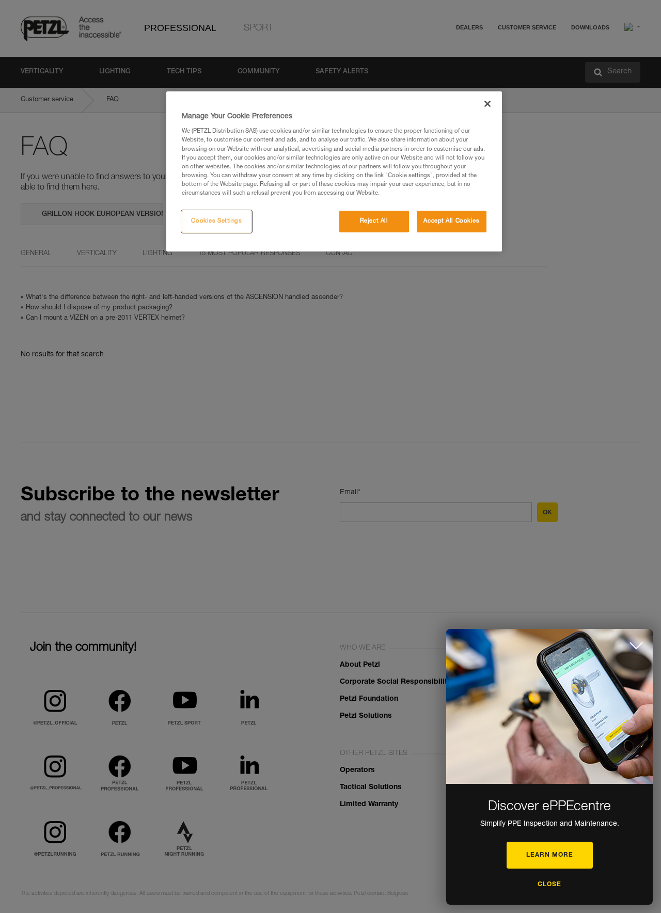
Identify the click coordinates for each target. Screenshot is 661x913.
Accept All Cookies (451, 221)
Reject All (374, 221)
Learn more (549, 855)
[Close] (487, 103)
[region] (334, 171)
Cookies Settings (216, 221)
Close (549, 884)
